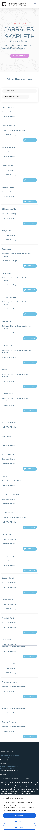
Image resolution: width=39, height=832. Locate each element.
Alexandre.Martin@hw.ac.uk (9, 771)
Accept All (19, 815)
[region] (19, 813)
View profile (3, 763)
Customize (19, 821)
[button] (35, 4)
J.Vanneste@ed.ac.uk (7, 760)
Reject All (19, 827)
